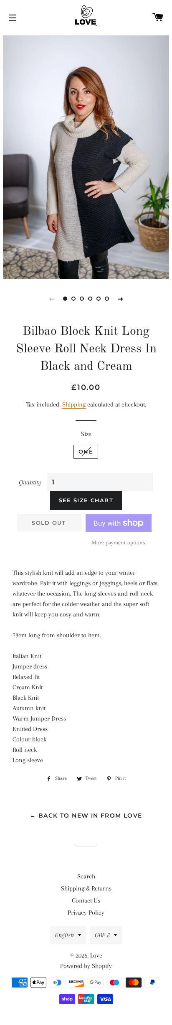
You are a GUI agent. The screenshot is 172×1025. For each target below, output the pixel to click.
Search (86, 876)
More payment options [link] (118, 542)
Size (86, 434)
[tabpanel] (86, 156)
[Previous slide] (52, 298)
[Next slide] (120, 298)
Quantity (30, 482)
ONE (85, 451)
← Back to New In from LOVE (86, 815)
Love (96, 955)
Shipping (74, 404)
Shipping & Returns (86, 888)
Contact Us (86, 900)
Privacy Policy (86, 912)
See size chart (86, 500)
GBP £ (102, 935)
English (64, 935)
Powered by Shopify (86, 966)
